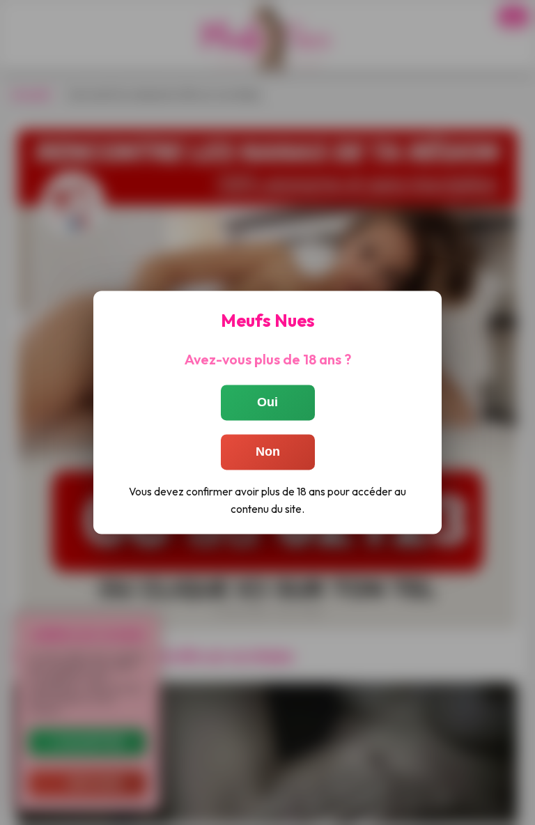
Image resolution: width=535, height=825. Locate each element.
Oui (267, 402)
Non (268, 451)
